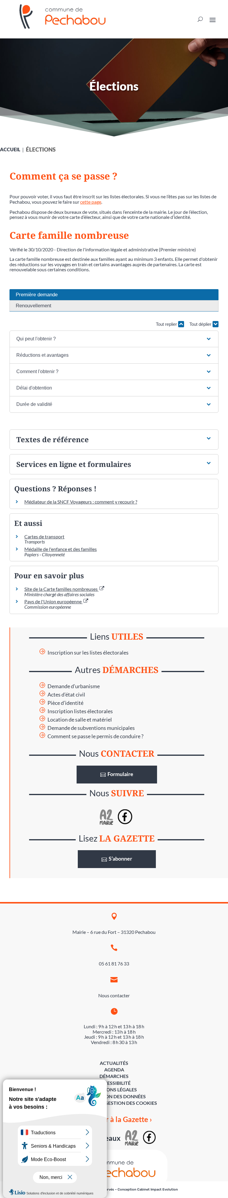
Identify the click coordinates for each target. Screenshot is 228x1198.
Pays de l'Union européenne (53, 601)
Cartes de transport (44, 536)
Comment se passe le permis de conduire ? (95, 736)
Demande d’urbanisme (74, 686)
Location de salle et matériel (80, 719)
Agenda (114, 1069)
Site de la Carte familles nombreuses (61, 589)
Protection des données (114, 1096)
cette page (90, 202)
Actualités (114, 1063)
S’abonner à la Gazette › (114, 1119)
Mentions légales (114, 1089)
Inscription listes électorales (80, 711)
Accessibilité (114, 1083)
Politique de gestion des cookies (114, 1103)
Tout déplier (201, 324)
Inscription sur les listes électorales (88, 652)
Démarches (114, 1076)
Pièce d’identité (65, 703)
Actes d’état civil (66, 694)
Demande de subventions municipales (91, 728)
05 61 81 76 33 (114, 963)
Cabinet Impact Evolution (157, 1189)
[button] (114, 339)
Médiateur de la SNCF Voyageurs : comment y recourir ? (80, 501)
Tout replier (167, 324)
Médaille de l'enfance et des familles (60, 549)
